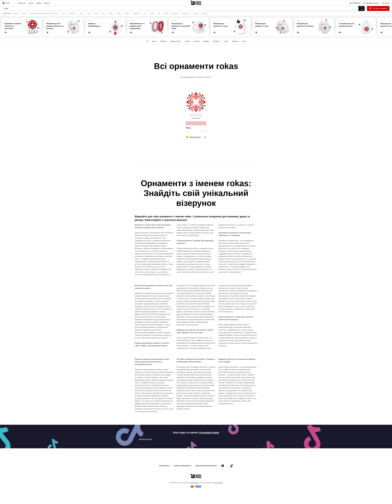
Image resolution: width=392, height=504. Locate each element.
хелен (88, 13)
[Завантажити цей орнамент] (205, 137)
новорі (81, 13)
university (195, 13)
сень (145, 13)
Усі (147, 41)
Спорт (226, 41)
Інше (244, 41)
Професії (216, 41)
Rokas (188, 128)
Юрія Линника (218, 482)
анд (103, 13)
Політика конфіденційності (182, 465)
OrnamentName (194, 482)
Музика (206, 41)
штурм (15, 13)
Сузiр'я (187, 41)
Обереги (163, 41)
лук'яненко (72, 13)
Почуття (197, 41)
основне (24, 13)
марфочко (174, 13)
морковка (205, 13)
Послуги (30, 3)
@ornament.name (209, 432)
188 (159, 13)
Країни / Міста (175, 41)
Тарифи (38, 3)
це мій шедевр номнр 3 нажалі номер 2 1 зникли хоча (44, 13)
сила (63, 13)
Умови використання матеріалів (206, 465)
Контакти (47, 3)
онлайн (119, 13)
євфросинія (136, 13)
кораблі (127, 13)
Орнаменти (22, 3)
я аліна (111, 13)
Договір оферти (164, 465)
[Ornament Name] (196, 2)
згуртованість (185, 13)
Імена (154, 41)
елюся (96, 13)
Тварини (235, 41)
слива (166, 13)
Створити (376, 8)
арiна (152, 13)
